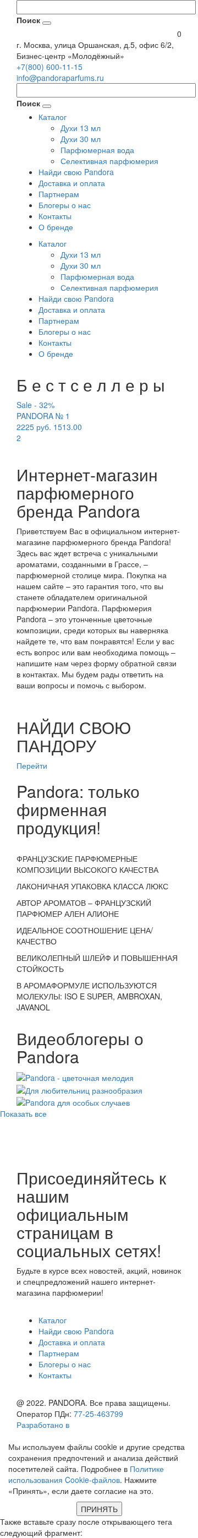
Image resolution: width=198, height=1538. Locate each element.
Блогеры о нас (64, 204)
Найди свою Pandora (76, 171)
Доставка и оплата (71, 182)
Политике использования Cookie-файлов (86, 1474)
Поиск (28, 19)
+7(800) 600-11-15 (49, 66)
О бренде (55, 226)
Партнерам (58, 193)
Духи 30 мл (81, 138)
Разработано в (44, 1424)
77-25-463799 (98, 1413)
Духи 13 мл (81, 127)
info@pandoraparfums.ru (60, 77)
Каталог (52, 116)
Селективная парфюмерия (109, 160)
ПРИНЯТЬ (99, 1508)
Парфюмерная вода (97, 149)
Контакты (55, 215)
